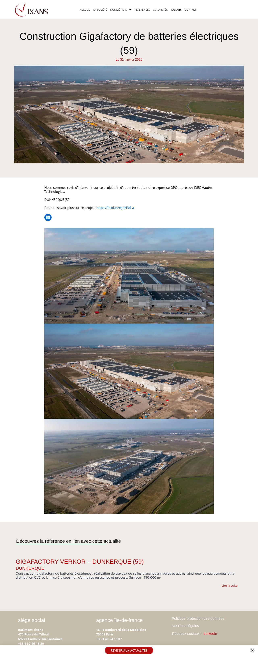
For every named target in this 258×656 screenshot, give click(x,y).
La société (100, 9)
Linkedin (210, 634)
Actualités (160, 9)
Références (142, 9)
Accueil (85, 9)
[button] (252, 650)
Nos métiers (118, 9)
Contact (190, 9)
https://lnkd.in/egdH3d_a (115, 208)
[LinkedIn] (48, 217)
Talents (176, 9)
